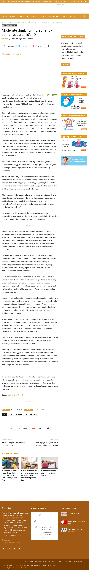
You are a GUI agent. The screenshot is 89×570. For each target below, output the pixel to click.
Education (53, 16)
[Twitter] (85, 1)
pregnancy (33, 414)
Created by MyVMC (8, 568)
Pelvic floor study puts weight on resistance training (48, 473)
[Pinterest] (82, 1)
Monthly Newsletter (72, 37)
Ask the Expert (59, 1)
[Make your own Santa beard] (64, 522)
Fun (63, 16)
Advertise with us (16, 1)
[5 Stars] (8, 38)
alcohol (11, 414)
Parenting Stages (27, 16)
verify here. (44, 537)
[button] (84, 16)
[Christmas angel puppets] (64, 514)
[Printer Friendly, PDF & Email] (51, 94)
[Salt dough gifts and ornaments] (64, 530)
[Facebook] (74, 1)
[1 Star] (2, 38)
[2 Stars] (3, 38)
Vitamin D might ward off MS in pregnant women (13, 444)
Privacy (38, 1)
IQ (26, 414)
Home (5, 16)
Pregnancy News (19, 22)
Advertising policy (49, 561)
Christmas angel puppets (77, 513)
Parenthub (22, 566)
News (12, 16)
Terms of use (47, 1)
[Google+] (78, 1)
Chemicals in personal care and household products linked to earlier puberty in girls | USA (9, 475)
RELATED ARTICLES (10, 453)
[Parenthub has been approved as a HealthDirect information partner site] (44, 515)
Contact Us (28, 1)
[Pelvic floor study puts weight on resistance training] (49, 463)
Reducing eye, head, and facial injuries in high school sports (46, 444)
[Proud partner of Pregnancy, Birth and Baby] (44, 521)
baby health (19, 414)
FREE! (71, 16)
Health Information (22, 568)
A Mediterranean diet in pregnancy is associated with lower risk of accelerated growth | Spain (29, 475)
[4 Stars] (6, 38)
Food (42, 16)
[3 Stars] (5, 38)
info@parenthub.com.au (11, 542)
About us (4, 1)
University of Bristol (15, 395)
